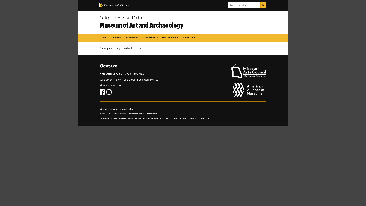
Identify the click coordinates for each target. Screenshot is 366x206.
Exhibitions (132, 37)
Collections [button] (149, 37)
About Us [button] (188, 37)
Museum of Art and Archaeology (141, 25)
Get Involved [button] (169, 37)
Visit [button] (104, 37)
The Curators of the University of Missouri (126, 113)
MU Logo (101, 5)
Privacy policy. (205, 118)
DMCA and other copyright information (171, 118)
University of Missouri (116, 5)
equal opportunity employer (122, 109)
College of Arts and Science (123, 17)
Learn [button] (116, 37)
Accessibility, (193, 118)
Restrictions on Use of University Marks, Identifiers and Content (126, 118)
